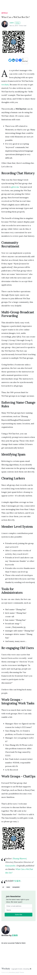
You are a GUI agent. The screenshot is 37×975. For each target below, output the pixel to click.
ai (3, 887)
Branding (27, 969)
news (8, 887)
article (4, 13)
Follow (17, 23)
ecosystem (16, 887)
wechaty (5, 84)
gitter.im (15, 187)
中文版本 (16, 881)
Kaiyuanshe (10, 865)
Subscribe (18, 914)
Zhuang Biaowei (19, 858)
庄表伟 (12, 23)
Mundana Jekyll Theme (16, 972)
